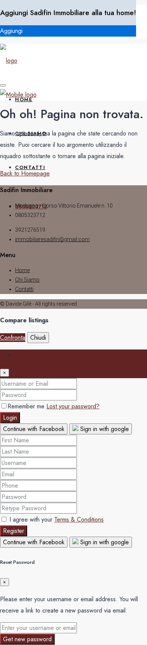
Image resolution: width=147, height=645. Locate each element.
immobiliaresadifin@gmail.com (52, 239)
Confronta (12, 337)
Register (13, 530)
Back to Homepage (25, 173)
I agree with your (56, 519)
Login (10, 417)
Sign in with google (103, 429)
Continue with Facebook (33, 429)
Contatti (30, 167)
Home (22, 270)
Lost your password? (73, 406)
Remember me (27, 406)
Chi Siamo (27, 280)
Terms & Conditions (79, 519)
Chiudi (38, 337)
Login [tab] (22, 355)
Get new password (27, 639)
